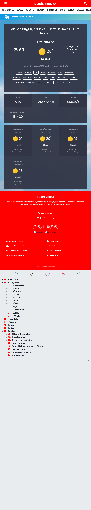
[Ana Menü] (5, 4)
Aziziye (28, 73)
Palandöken (62, 77)
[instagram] (47, 274)
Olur (52, 77)
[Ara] (85, 4)
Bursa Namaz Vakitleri (18, 246)
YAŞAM (80, 10)
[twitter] (32, 274)
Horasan (51, 73)
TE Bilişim (51, 266)
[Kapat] (89, 360)
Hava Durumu (55, 241)
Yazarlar (12, 322)
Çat (36, 73)
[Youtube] (48, 227)
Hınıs (43, 73)
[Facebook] (35, 227)
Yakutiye (70, 82)
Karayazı (16, 77)
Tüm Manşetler (55, 251)
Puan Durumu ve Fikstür (18, 251)
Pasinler (74, 77)
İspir (60, 73)
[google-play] (51, 232)
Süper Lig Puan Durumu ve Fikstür (27, 346)
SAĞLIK (16, 316)
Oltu (45, 77)
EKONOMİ (52, 10)
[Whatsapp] (52, 227)
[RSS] (56, 227)
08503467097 (47, 213)
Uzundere (60, 82)
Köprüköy (27, 77)
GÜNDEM (29, 10)
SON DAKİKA (8, 10)
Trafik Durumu (54, 246)
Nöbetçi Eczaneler (16, 241)
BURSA (19, 10)
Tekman (40, 82)
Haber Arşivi (54, 255)
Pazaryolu (20, 82)
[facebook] (17, 274)
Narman (37, 77)
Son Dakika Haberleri (17, 255)
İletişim (11, 328)
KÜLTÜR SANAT (19, 310)
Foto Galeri (13, 319)
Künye (11, 325)
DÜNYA (71, 10)
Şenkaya (30, 82)
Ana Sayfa (13, 279)
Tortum (49, 82)
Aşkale (19, 73)
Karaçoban (69, 73)
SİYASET (41, 10)
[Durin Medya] (45, 3)
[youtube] (63, 274)
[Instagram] (43, 227)
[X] (39, 227)
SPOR (62, 10)
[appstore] (39, 232)
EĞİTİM (15, 313)
